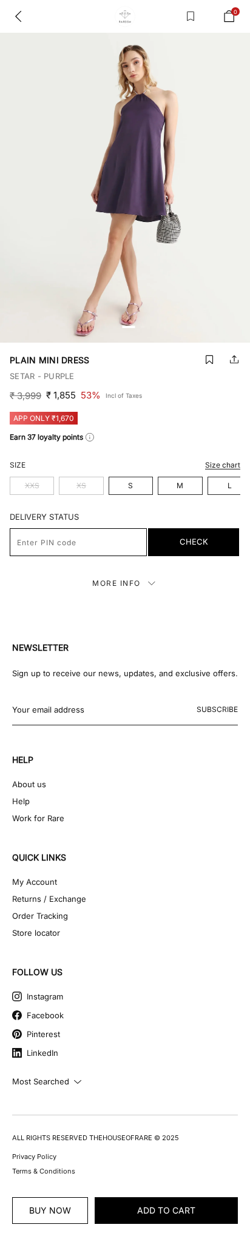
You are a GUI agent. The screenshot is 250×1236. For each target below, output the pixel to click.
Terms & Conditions (43, 1171)
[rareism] (125, 16)
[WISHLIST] (190, 16)
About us (29, 784)
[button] (209, 359)
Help (21, 801)
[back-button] (18, 16)
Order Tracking (40, 916)
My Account (34, 882)
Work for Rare (38, 818)
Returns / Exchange (49, 899)
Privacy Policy (34, 1156)
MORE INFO (116, 583)
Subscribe (217, 709)
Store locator (36, 933)
